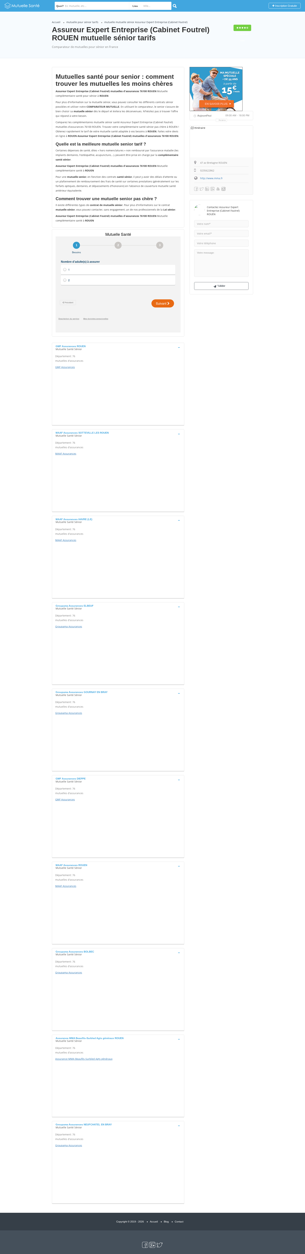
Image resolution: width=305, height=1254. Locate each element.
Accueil (56, 22)
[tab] (118, 347)
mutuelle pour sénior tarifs (82, 22)
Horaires (222, 120)
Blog (166, 1221)
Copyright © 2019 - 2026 (130, 1221)
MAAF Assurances (65, 453)
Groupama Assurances (68, 626)
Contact (179, 1221)
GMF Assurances (65, 367)
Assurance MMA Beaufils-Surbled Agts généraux (83, 1059)
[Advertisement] (118, 396)
